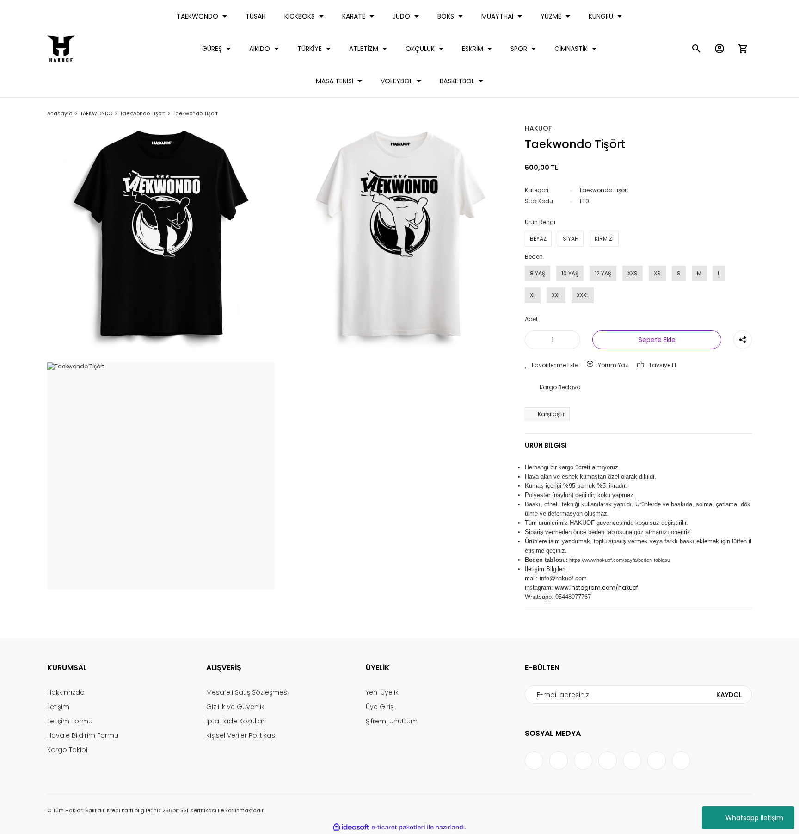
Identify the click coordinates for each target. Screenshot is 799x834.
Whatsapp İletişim (754, 817)
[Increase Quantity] (571, 340)
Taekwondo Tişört (603, 190)
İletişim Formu (69, 721)
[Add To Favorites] (551, 365)
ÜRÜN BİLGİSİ (546, 445)
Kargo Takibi (67, 749)
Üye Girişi (380, 706)
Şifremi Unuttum (392, 721)
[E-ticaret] (398, 827)
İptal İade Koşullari (236, 721)
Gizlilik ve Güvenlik (235, 706)
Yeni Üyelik (382, 692)
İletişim (58, 706)
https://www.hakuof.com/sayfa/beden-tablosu (619, 560)
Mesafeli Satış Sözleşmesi (247, 692)
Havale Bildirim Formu (82, 735)
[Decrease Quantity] (533, 340)
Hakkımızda (66, 692)
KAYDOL (729, 694)
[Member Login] (719, 48)
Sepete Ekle (657, 339)
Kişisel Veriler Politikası (241, 735)
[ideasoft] (350, 827)
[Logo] (61, 48)
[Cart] (742, 48)
